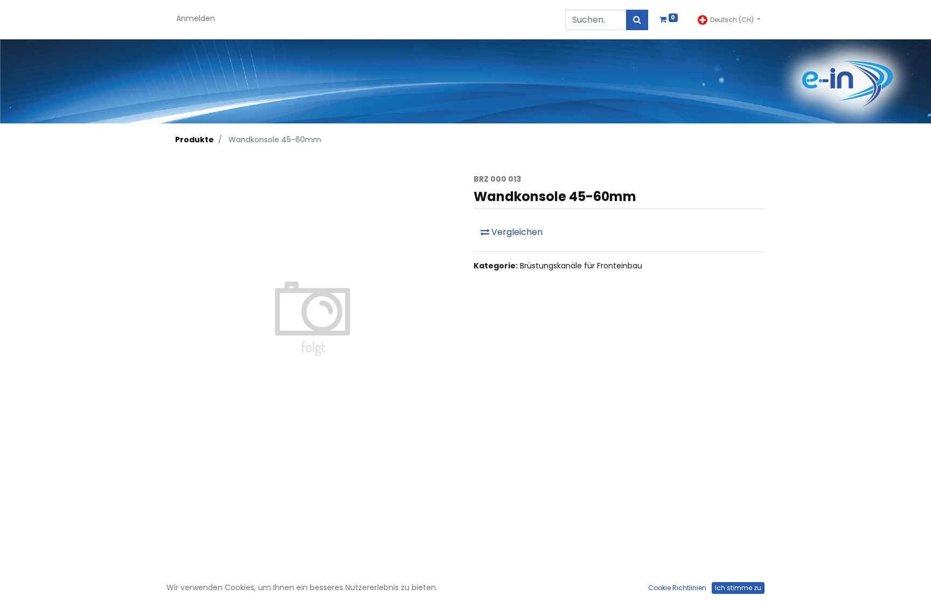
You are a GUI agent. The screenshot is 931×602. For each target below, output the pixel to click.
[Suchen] (637, 20)
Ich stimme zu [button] (738, 587)
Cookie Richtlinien (677, 587)
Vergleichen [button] (516, 232)
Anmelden (195, 18)
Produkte (194, 139)
